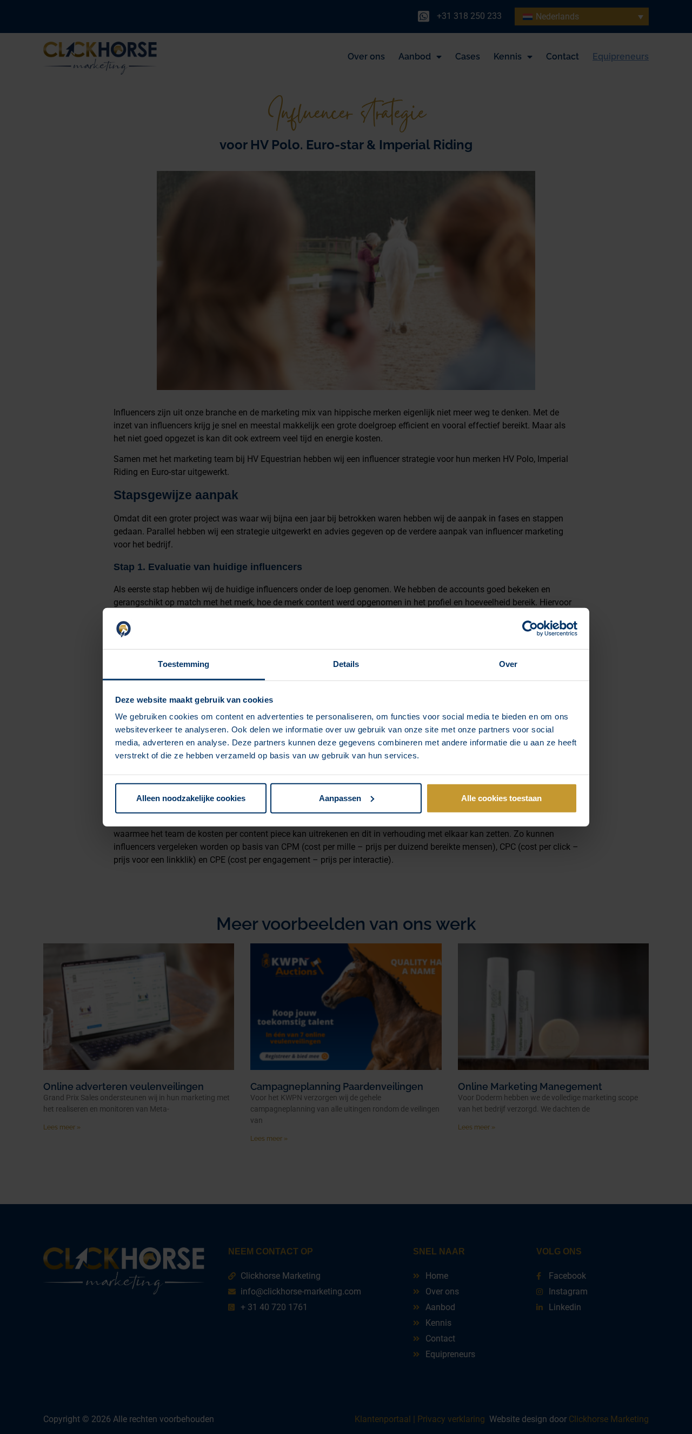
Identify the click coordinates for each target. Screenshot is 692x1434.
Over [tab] (508, 664)
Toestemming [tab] (183, 664)
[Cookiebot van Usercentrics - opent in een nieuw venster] (530, 628)
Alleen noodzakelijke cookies (190, 798)
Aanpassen (340, 798)
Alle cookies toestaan (501, 798)
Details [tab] (346, 664)
